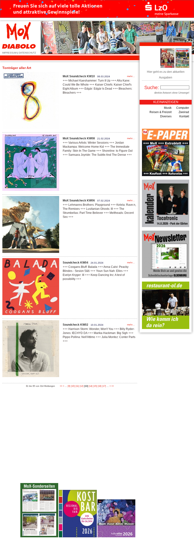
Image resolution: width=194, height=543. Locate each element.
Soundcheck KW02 (75, 324)
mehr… (131, 76)
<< (61, 386)
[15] (95, 386)
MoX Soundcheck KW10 (79, 76)
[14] (91, 386)
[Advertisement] (155, 466)
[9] (69, 386)
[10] (73, 386)
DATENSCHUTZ (27, 52)
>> (112, 386)
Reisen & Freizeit (161, 112)
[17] (104, 386)
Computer (182, 108)
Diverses (166, 116)
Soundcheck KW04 (75, 262)
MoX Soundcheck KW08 (79, 138)
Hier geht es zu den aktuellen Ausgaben (166, 74)
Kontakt (184, 116)
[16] (99, 386)
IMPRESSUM (9, 52)
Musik (168, 108)
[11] (77, 386)
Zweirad (184, 112)
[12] (82, 386)
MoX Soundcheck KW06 (79, 200)
